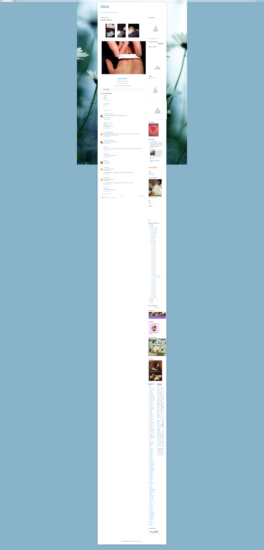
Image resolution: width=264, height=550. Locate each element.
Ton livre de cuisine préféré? (156, 277)
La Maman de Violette (152, 452)
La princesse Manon (152, 460)
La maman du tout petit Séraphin (152, 455)
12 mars (153, 272)
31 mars (153, 243)
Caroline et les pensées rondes (152, 396)
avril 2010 (152, 240)
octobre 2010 (153, 231)
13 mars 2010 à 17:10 (107, 163)
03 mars (153, 292)
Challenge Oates (161, 392)
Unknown (105, 167)
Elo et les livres (152, 422)
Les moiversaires (160, 415)
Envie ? (157, 150)
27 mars (153, 250)
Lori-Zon (151, 487)
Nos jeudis (160, 440)
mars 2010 (152, 242)
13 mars (153, 271)
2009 (151, 299)
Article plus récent (104, 195)
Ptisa (104, 147)
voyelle (104, 153)
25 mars (153, 251)
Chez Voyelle (152, 400)
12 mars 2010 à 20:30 (107, 110)
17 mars (153, 264)
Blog (155, 307)
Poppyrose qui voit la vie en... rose (152, 500)
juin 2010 (152, 237)
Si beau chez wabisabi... (152, 510)
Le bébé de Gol (152, 461)
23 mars (153, 254)
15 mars (153, 267)
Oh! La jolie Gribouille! (151, 497)
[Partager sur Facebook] (107, 89)
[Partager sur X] (106, 89)
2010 (151, 226)
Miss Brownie (152, 495)
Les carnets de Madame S (152, 471)
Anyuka (151, 391)
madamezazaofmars (106, 123)
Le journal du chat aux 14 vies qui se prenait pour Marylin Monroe (152, 464)
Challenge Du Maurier (160, 386)
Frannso (151, 427)
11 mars (153, 279)
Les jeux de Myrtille (151, 477)
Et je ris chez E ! (152, 426)
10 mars (153, 280)
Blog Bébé (151, 392)
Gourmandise (159, 400)
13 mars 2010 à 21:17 (107, 191)
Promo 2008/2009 (161, 446)
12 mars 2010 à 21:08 (107, 128)
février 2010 (153, 295)
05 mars (153, 288)
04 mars (153, 290)
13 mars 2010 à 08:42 (107, 143)
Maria (104, 160)
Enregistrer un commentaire (106, 193)
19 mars (153, 261)
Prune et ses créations (151, 505)
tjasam (135, 541)
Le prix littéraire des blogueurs (152, 469)
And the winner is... (155, 274)
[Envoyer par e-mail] (103, 89)
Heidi (150, 439)
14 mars (153, 269)
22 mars (153, 256)
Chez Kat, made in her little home (152, 398)
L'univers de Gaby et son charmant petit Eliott (152, 443)
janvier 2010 (153, 297)
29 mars (153, 246)
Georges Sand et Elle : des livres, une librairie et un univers (152, 430)
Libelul (151, 481)
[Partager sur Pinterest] (109, 89)
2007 (151, 302)
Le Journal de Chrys (107, 113)
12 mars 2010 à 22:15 (107, 136)
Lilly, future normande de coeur (152, 483)
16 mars (153, 266)
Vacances (159, 454)
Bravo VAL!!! (122, 78)
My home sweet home (160, 439)
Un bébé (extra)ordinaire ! (152, 518)
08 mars (153, 284)
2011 (151, 224)
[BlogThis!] (105, 89)
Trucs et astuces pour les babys (152, 516)
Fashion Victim (159, 399)
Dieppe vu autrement (151, 418)
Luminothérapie (151, 173)
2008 (151, 300)
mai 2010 (152, 239)
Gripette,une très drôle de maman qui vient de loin (152, 436)
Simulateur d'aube (151, 174)
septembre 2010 (153, 232)
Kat (150, 440)
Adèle (150, 386)
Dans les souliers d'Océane (151, 412)
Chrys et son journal (152, 406)
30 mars (153, 245)
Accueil (122, 195)
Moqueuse (159, 438)
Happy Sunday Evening (160, 402)
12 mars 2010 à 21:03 (107, 119)
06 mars (153, 287)
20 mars (153, 259)
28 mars (153, 248)
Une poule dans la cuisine (156, 275)
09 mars (153, 282)
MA (161, 416)
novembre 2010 (153, 229)
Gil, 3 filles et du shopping (152, 434)
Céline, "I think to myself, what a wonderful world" (152, 409)
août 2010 (152, 234)
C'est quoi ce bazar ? (153, 141)
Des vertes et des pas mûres (152, 416)
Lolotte (151, 485)
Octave (160, 441)
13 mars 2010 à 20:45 (107, 174)
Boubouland (152, 394)
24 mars (153, 253)
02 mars (153, 293)
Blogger (141, 541)
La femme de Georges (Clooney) (152, 449)
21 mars (153, 258)
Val (104, 95)
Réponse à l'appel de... (160, 450)
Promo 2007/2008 (160, 445)
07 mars (153, 285)
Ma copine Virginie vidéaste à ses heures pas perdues (152, 490)
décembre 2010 (153, 227)
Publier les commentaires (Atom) (110, 197)
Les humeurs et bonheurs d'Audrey (152, 474)
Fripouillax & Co (153, 149)
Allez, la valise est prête (154, 142)
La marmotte (152, 457)
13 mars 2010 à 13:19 (107, 156)
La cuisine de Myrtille (107, 132)
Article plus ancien (141, 195)
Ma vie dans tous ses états (160, 423)
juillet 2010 (153, 235)
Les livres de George (152, 479)
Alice (104, 6)
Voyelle (151, 525)
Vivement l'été (152, 523)
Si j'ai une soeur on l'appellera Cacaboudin (152, 513)
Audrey (104, 187)
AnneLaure (105, 103)
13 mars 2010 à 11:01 (107, 150)
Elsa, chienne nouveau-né (152, 424)
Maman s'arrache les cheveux (160, 430)
